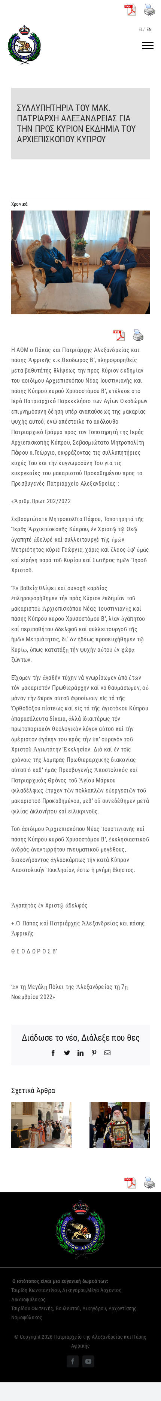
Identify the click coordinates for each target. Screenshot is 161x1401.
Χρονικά (19, 204)
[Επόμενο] (144, 1124)
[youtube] (88, 1361)
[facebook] (73, 1361)
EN (149, 29)
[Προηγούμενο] (16, 1124)
